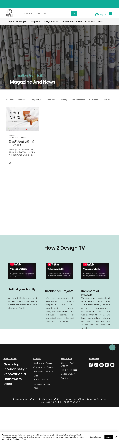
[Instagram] (101, 365)
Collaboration (68, 374)
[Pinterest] (107, 365)
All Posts (9, 100)
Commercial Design (43, 367)
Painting (64, 100)
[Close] (116, 437)
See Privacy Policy (19, 439)
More (105, 100)
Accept (108, 437)
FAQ (35, 388)
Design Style (36, 100)
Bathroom (93, 100)
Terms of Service (41, 384)
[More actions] (35, 136)
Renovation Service (43, 371)
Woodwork (50, 100)
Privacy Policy (40, 379)
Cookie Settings (95, 437)
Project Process (69, 370)
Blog (35, 375)
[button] (110, 13)
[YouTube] (112, 365)
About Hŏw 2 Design (67, 364)
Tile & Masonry (78, 100)
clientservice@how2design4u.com (84, 399)
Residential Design (43, 363)
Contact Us (66, 378)
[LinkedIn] (96, 365)
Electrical (22, 100)
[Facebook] (91, 365)
